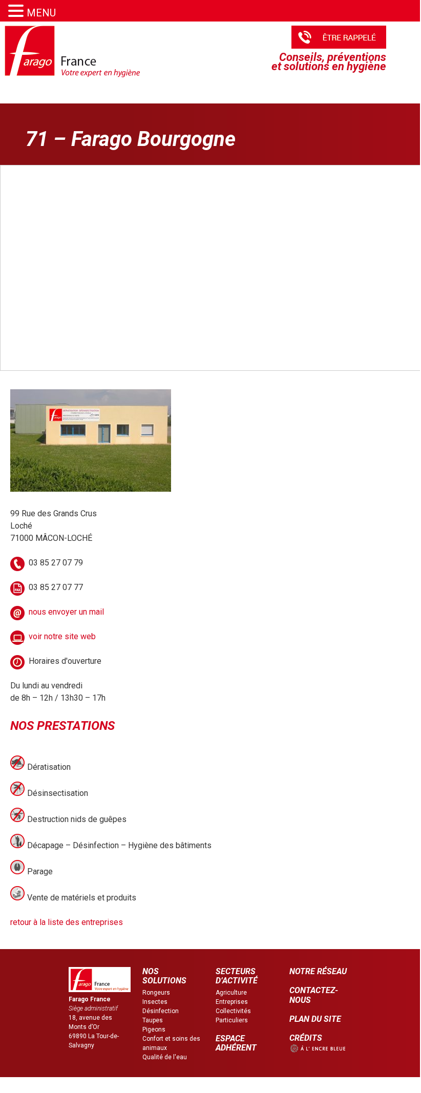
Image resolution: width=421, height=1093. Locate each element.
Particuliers (232, 1020)
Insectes (154, 1001)
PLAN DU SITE (315, 1019)
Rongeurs (156, 992)
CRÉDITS (305, 1038)
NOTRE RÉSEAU (318, 971)
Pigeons (153, 1029)
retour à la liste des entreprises (66, 922)
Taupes (152, 1020)
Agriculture (231, 992)
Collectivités (233, 1011)
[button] (17, 11)
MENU (41, 13)
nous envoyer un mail (66, 612)
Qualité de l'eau (164, 1057)
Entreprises (232, 1001)
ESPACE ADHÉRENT (236, 1043)
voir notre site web (62, 636)
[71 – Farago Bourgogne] (90, 489)
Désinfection (160, 1011)
